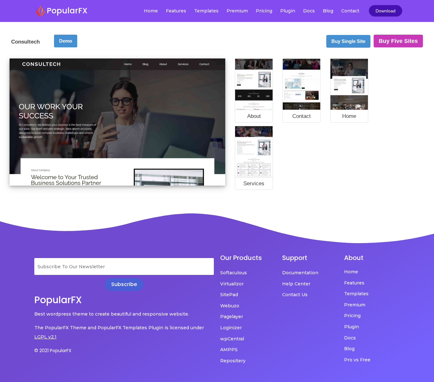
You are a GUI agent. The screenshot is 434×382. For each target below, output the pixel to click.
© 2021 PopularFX (52, 350)
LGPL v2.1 (45, 337)
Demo (65, 41)
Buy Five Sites (398, 41)
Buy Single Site (348, 41)
